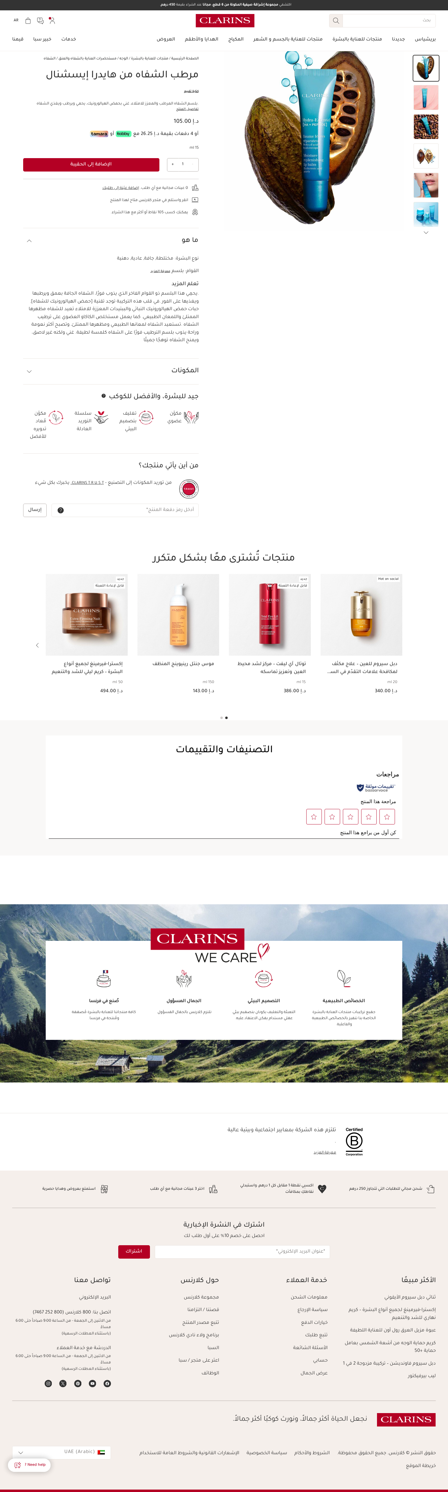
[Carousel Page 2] (221, 718)
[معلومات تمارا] (99, 133)
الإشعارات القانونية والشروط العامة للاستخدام (189, 1453)
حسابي (320, 1360)
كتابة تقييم (191, 91)
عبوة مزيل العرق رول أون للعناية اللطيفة (393, 1330)
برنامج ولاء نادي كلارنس (194, 1335)
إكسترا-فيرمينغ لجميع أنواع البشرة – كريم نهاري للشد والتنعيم (392, 1314)
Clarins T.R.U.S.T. (87, 483)
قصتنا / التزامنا (203, 1310)
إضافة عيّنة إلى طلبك (120, 188)
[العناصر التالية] (426, 233)
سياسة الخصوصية (267, 1453)
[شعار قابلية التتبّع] (189, 489)
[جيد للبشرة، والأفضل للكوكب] (103, 396)
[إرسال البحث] (336, 20)
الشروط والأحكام (312, 1453)
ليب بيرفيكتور (422, 1376)
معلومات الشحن (309, 1297)
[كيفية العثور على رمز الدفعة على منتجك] (61, 510)
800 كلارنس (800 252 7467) (62, 1312)
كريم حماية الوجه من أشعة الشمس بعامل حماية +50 (390, 1347)
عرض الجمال (314, 1373)
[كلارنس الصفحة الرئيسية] (225, 20)
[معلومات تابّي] (124, 133)
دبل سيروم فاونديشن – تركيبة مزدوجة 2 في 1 (389, 1363)
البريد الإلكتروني (95, 1297)
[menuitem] (52, 20)
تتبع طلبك (316, 1335)
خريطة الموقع (421, 1466)
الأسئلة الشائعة (310, 1348)
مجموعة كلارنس (201, 1297)
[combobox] (61, 1452)
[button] (426, 68)
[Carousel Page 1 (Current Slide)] (226, 718)
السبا (213, 1348)
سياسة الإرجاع (312, 1310)
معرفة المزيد (160, 271)
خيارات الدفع (314, 1323)
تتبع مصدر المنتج (200, 1323)
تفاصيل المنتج (187, 109)
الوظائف (210, 1373)
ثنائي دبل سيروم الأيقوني (410, 1297)
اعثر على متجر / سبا (199, 1360)
